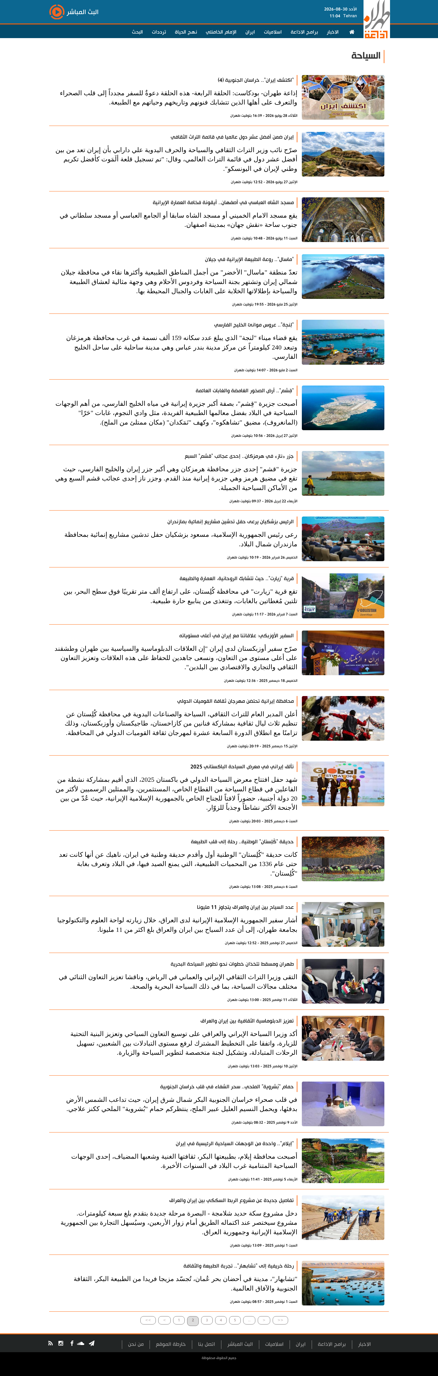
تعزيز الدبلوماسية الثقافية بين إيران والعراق (247, 1021)
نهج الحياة (186, 32)
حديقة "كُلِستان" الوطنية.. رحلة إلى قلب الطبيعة (242, 842)
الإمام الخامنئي (221, 32)
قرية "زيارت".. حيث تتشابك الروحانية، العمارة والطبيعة (237, 578)
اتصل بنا (206, 1344)
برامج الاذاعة (304, 32)
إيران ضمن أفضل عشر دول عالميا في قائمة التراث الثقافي (232, 137)
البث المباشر (240, 1344)
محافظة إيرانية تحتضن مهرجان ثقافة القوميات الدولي (235, 701)
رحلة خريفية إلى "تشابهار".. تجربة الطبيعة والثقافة (239, 1266)
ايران (250, 32)
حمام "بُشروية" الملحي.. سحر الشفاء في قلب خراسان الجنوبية (227, 1087)
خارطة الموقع (171, 1344)
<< (280, 1320)
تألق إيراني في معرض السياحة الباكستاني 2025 (242, 767)
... (249, 1320)
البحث (137, 32)
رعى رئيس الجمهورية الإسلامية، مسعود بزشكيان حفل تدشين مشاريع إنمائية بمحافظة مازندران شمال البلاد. (180, 539)
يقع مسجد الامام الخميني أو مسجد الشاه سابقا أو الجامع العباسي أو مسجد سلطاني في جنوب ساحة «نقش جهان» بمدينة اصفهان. (178, 220)
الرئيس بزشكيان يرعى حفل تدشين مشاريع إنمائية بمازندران (230, 522)
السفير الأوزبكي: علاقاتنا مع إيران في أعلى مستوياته (236, 636)
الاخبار (333, 32)
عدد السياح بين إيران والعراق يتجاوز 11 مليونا (245, 907)
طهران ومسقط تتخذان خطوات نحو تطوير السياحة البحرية (232, 964)
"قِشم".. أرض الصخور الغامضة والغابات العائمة (245, 391)
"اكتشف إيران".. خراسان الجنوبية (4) (256, 80)
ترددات (159, 32)
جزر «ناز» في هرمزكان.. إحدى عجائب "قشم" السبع (239, 456)
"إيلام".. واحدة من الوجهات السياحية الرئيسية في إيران (235, 1144)
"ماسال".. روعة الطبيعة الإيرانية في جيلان (249, 259)
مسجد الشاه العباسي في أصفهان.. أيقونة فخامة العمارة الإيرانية (223, 202)
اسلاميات (273, 32)
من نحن (136, 1344)
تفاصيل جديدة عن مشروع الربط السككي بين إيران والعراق (231, 1200)
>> (148, 1320)
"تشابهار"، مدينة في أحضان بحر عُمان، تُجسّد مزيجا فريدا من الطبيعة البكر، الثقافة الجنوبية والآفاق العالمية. (185, 1283)
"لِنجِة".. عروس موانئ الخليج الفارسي (254, 325)
